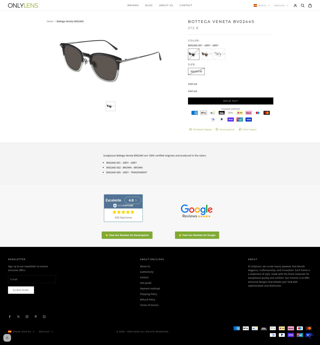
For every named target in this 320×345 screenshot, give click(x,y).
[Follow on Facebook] (9, 316)
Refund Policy (147, 299)
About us (166, 5)
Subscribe (21, 290)
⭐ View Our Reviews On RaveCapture (127, 235)
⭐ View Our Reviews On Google (197, 235)
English (279, 5)
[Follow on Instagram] (27, 316)
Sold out (230, 100)
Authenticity (147, 271)
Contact (186, 5)
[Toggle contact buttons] (312, 337)
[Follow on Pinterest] (35, 316)
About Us (145, 266)
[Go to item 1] (110, 106)
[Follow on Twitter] (18, 316)
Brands (133, 5)
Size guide (146, 282)
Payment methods (150, 288)
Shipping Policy (148, 294)
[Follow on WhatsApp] (44, 316)
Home (50, 21)
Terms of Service (149, 305)
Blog (149, 5)
